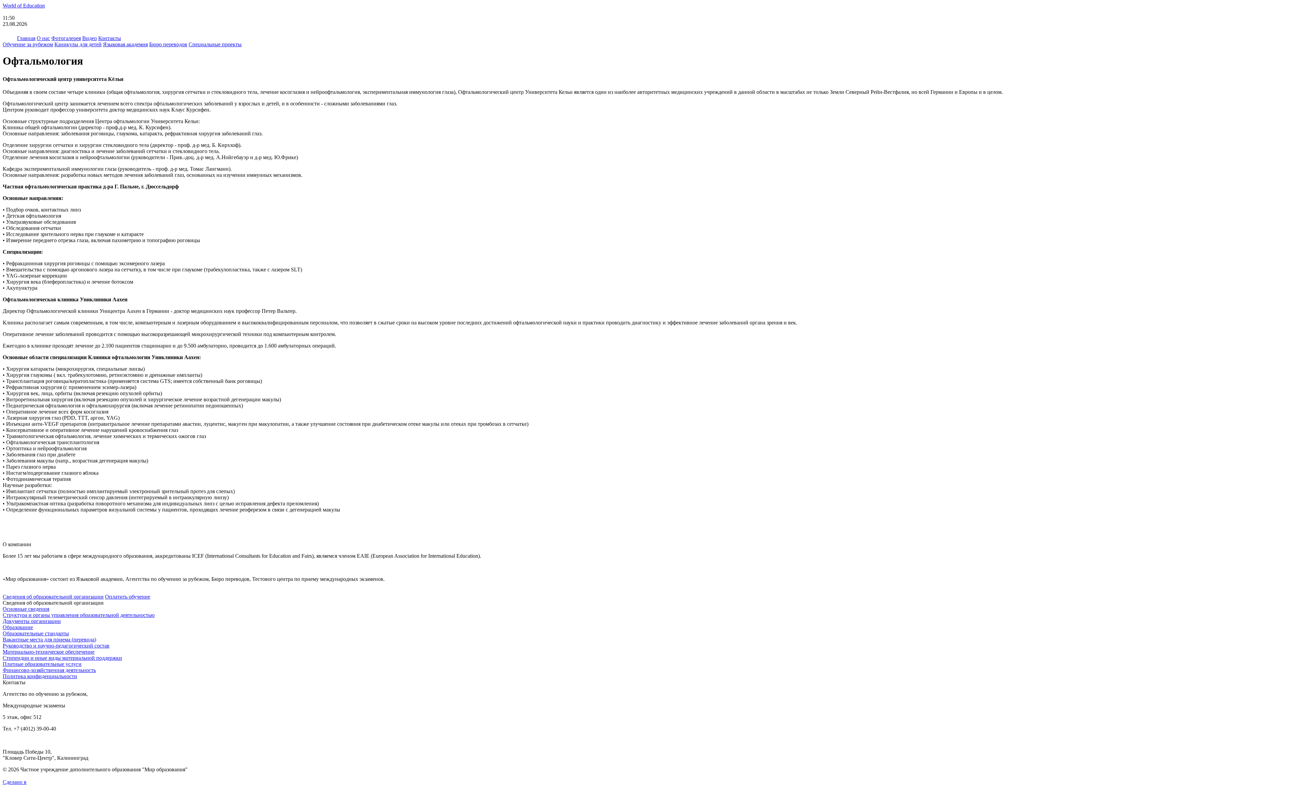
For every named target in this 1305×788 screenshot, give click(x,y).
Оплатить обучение (127, 597)
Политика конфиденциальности (40, 676)
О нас (43, 38)
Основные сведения (26, 609)
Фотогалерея (66, 38)
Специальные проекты (215, 44)
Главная (26, 38)
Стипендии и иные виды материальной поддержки (62, 658)
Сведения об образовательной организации (53, 597)
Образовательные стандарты (36, 633)
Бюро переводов (168, 44)
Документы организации (32, 621)
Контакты (109, 38)
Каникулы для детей (78, 44)
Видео (89, 38)
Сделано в (15, 782)
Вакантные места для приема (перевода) (49, 639)
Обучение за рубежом (28, 44)
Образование (18, 627)
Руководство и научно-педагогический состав (56, 646)
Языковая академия (125, 44)
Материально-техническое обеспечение (48, 652)
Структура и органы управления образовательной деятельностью (79, 615)
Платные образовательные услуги (42, 664)
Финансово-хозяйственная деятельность (49, 670)
